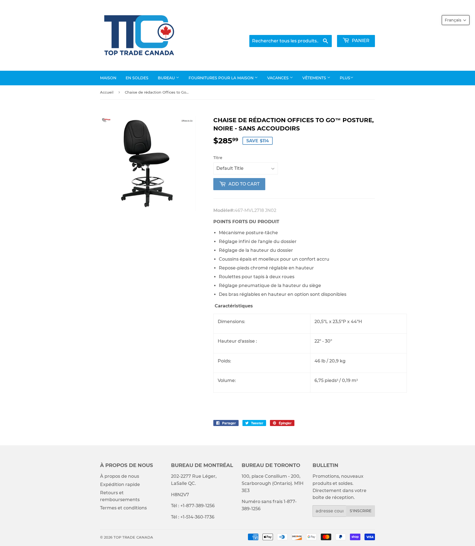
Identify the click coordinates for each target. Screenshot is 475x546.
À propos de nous (119, 476)
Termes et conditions (123, 507)
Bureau (167, 77)
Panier (360, 40)
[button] (455, 20)
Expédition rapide (120, 484)
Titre (217, 157)
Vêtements (314, 77)
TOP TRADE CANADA (133, 537)
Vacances (278, 77)
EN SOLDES (137, 77)
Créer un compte (358, 27)
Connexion (321, 27)
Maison (108, 77)
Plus (345, 77)
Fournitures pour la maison (222, 77)
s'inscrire (360, 510)
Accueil (107, 92)
